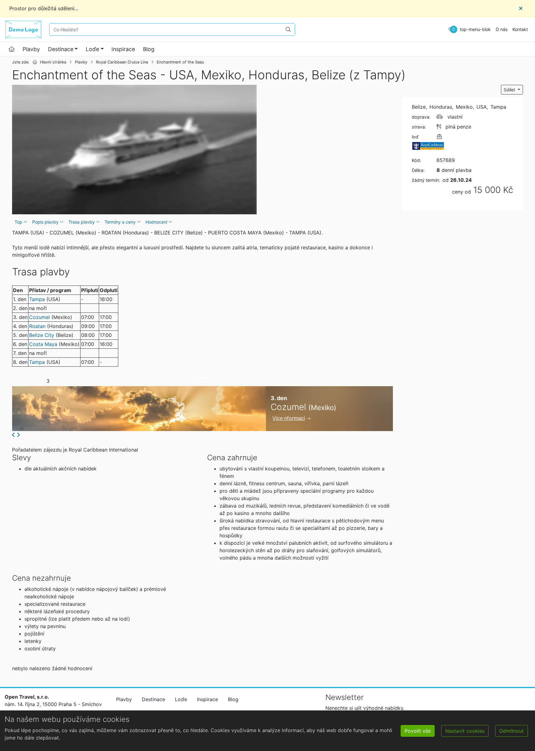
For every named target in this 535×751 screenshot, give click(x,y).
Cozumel (39, 317)
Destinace (60, 49)
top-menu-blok (475, 29)
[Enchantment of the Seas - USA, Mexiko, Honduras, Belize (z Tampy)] (134, 150)
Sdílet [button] (510, 89)
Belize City (41, 335)
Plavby (31, 49)
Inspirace (123, 49)
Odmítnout (511, 731)
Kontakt (520, 29)
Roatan (37, 326)
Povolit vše (418, 731)
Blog (148, 49)
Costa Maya (43, 344)
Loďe (92, 49)
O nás (501, 29)
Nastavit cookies (465, 731)
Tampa (37, 299)
